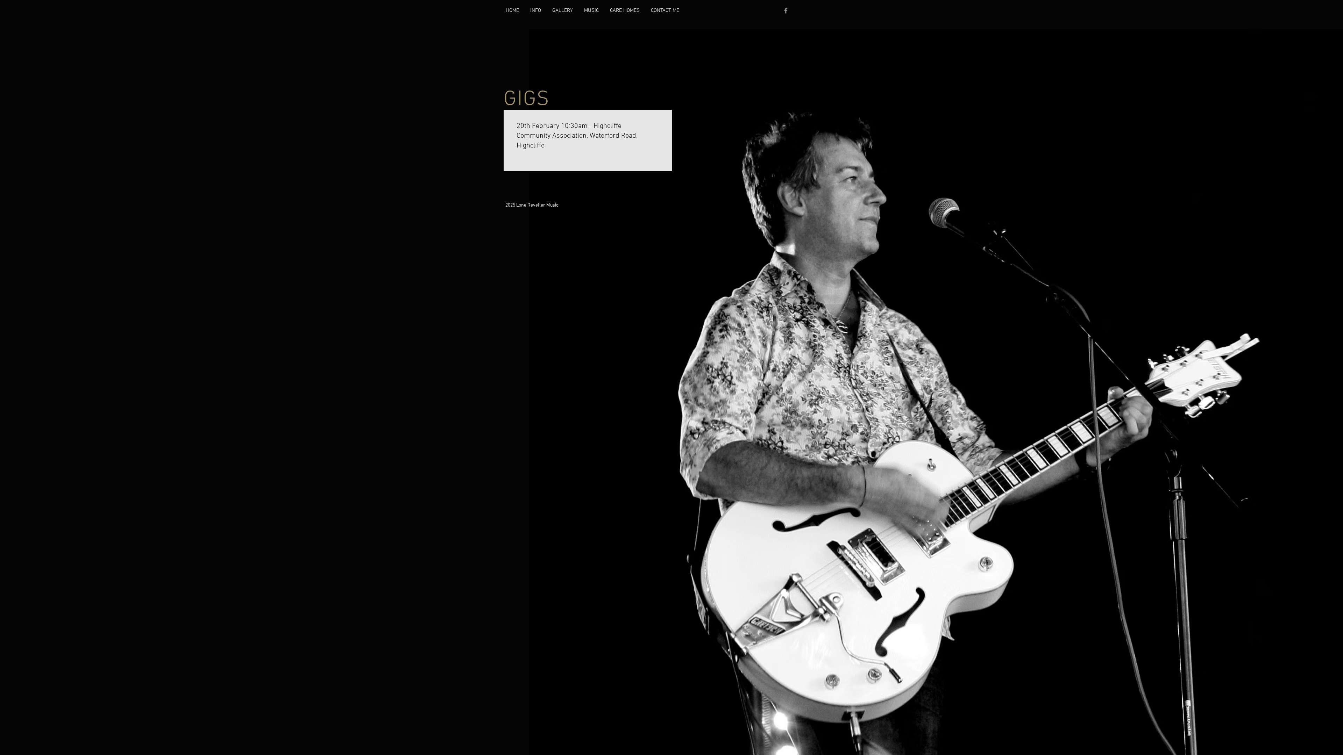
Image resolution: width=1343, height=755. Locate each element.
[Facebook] (786, 10)
